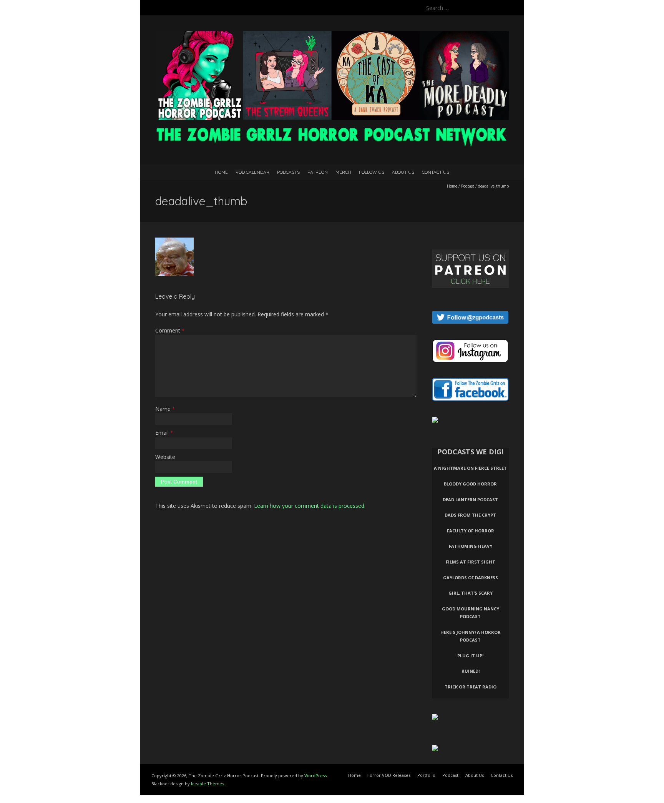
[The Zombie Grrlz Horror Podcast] (332, 34)
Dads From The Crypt (470, 515)
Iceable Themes (207, 783)
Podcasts (288, 172)
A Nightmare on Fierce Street (470, 468)
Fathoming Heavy (470, 546)
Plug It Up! (470, 655)
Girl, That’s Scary (470, 593)
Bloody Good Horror (470, 484)
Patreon (317, 172)
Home (221, 172)
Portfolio (426, 775)
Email (164, 432)
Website (165, 457)
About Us (403, 172)
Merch (343, 172)
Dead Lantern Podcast (470, 499)
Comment (169, 330)
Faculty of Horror (470, 531)
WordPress (315, 775)
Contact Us (435, 172)
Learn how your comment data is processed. (309, 505)
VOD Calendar (252, 172)
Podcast (467, 186)
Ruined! (470, 671)
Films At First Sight (470, 562)
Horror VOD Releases (388, 775)
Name (165, 408)
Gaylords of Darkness (470, 577)
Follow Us (371, 172)
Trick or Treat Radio (470, 687)
